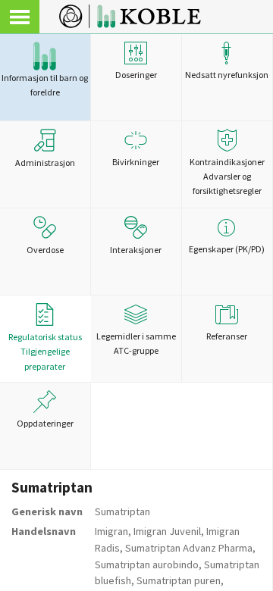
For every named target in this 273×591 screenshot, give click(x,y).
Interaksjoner (136, 249)
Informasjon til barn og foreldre (45, 85)
